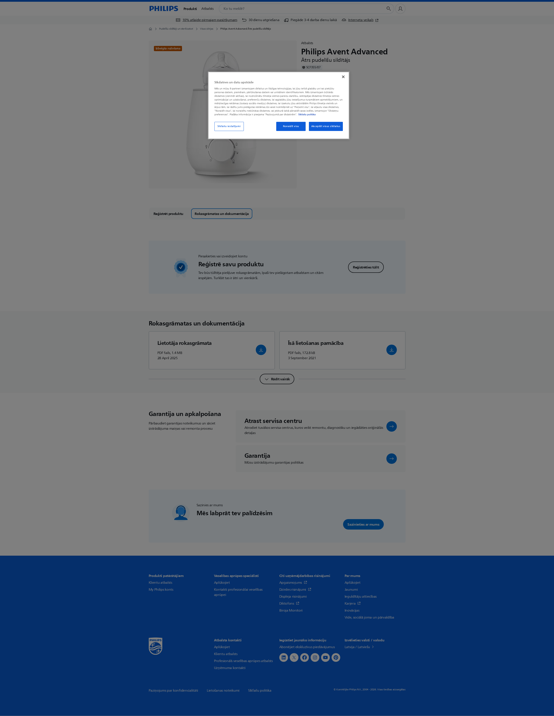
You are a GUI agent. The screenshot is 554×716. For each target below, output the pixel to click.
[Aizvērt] (343, 77)
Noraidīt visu (291, 126)
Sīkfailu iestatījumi (229, 126)
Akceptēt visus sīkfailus (325, 126)
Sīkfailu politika (307, 114)
